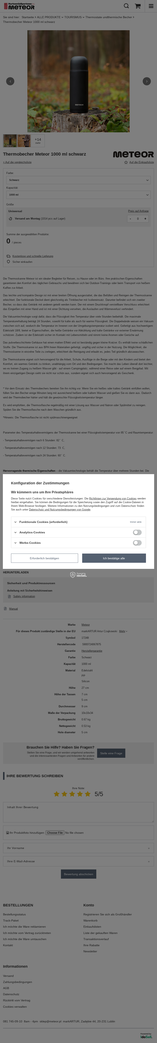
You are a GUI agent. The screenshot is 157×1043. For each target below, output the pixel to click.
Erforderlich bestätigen (44, 558)
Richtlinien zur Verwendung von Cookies (113, 498)
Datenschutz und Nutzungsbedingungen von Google (59, 509)
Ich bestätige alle (114, 558)
